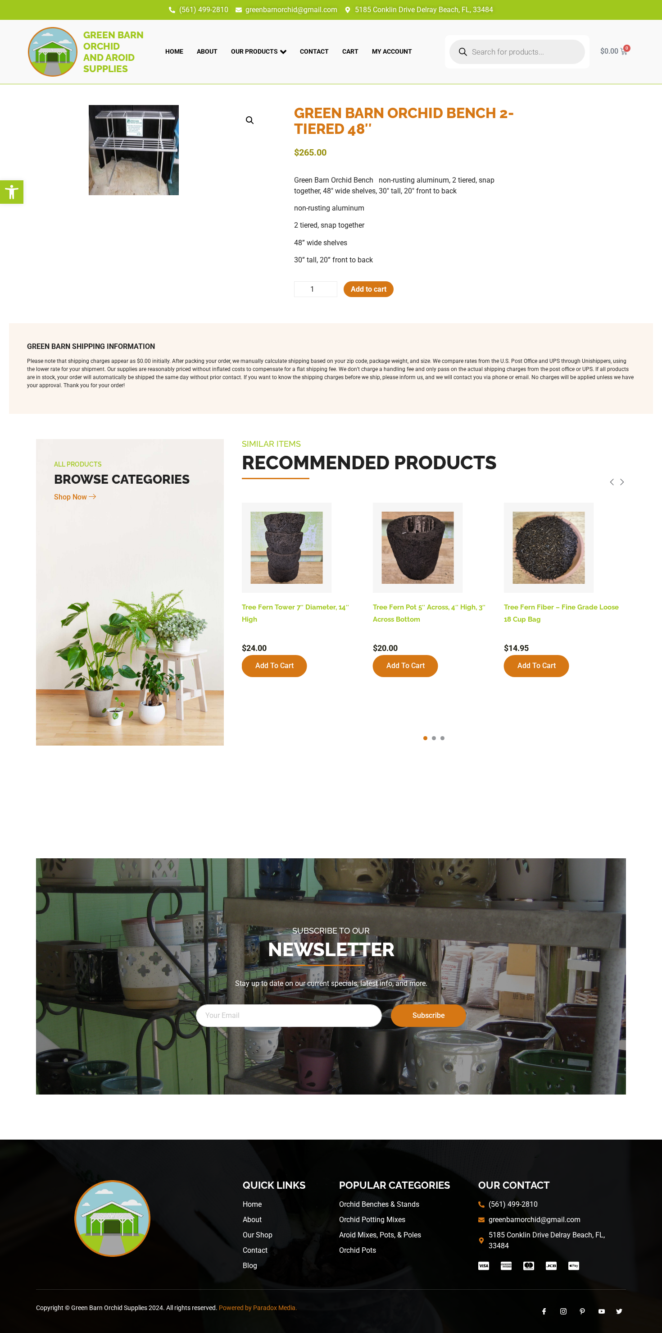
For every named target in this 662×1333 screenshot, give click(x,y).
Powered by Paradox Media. (258, 1307)
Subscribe (429, 1015)
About (207, 51)
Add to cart (368, 289)
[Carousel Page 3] (442, 738)
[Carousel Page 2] (434, 738)
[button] (11, 192)
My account (392, 51)
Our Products (254, 51)
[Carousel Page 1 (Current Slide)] (425, 738)
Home (174, 51)
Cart (350, 51)
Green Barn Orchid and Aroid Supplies (113, 51)
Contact (314, 51)
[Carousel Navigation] (434, 483)
